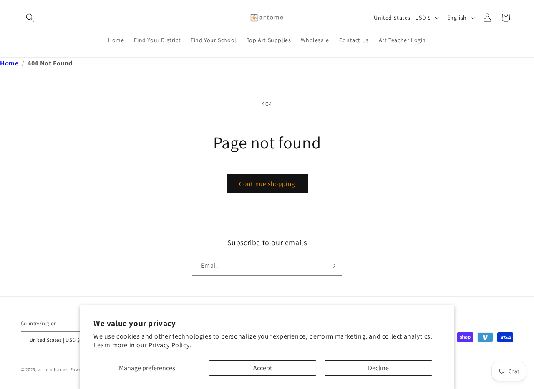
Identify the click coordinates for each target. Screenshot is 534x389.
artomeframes (53, 369)
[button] (30, 17)
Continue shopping (267, 184)
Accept (262, 368)
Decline (378, 368)
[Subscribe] (332, 266)
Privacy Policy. (170, 345)
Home (9, 63)
